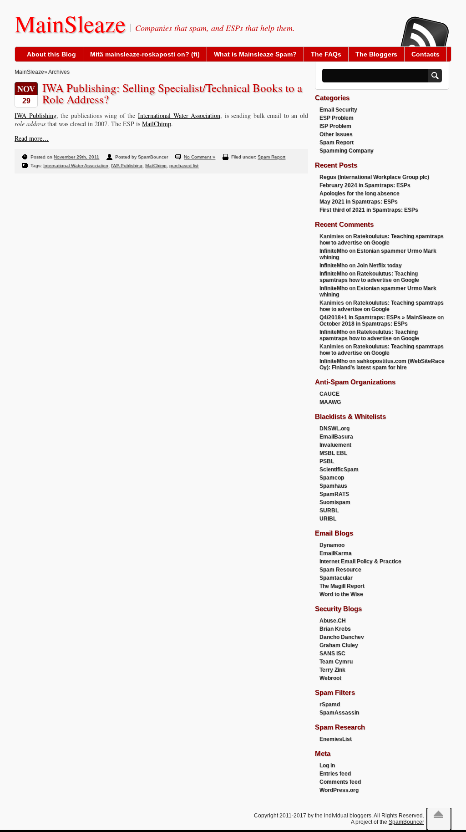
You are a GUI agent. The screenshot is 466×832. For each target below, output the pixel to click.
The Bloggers (376, 54)
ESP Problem (336, 118)
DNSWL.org (334, 428)
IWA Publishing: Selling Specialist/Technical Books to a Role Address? (172, 93)
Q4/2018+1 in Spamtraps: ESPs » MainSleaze (377, 317)
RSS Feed (424, 25)
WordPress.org (339, 790)
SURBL (329, 510)
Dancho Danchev (341, 637)
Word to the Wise (341, 594)
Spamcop (331, 478)
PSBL (326, 461)
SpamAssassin (339, 712)
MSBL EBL (333, 453)
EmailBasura (336, 437)
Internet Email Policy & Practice (360, 561)
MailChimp (156, 123)
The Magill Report (342, 586)
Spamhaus (333, 486)
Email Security (338, 110)
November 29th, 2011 (76, 156)
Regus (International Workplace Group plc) (374, 177)
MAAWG (330, 402)
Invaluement (335, 445)
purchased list (183, 165)
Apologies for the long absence (359, 193)
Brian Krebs (335, 629)
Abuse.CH (332, 621)
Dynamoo (331, 545)
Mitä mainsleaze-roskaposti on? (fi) (145, 54)
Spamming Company (346, 151)
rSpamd (329, 704)
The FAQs (326, 54)
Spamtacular (336, 578)
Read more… (32, 138)
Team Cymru (336, 661)
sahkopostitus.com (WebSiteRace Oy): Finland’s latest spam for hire (382, 364)
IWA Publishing (35, 115)
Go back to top (438, 814)
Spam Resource (340, 570)
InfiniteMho (333, 251)
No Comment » (199, 156)
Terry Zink (332, 670)
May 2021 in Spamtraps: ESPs (358, 202)
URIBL (327, 519)
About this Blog (51, 54)
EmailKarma (335, 553)
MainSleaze (70, 23)
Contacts (425, 54)
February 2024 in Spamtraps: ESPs (364, 185)
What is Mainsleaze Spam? (255, 54)
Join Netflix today (379, 265)
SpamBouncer (406, 822)
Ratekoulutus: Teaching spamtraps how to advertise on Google (381, 239)
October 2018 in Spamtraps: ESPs (363, 324)
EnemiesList (335, 739)
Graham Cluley (338, 645)
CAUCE (329, 394)
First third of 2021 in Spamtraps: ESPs (368, 210)
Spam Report (271, 156)
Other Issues (336, 134)
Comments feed (340, 782)
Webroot (330, 678)
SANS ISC (332, 653)
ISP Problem (335, 126)
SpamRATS (334, 494)
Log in (327, 765)
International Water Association (179, 115)
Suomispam (334, 502)
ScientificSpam (339, 469)
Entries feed (335, 774)
